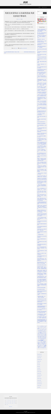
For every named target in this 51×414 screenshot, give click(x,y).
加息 (45, 332)
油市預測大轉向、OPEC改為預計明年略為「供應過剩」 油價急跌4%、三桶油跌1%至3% (41, 274)
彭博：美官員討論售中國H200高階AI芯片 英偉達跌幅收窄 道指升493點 (41, 248)
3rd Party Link (44, 7)
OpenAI (39, 329)
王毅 (44, 340)
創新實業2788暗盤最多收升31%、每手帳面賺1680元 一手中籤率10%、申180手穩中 (41, 211)
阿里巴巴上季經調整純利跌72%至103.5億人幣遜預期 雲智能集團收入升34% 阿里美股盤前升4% (41, 143)
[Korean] (45, 20)
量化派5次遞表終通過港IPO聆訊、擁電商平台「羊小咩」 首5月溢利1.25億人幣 (42, 195)
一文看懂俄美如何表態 (40, 234)
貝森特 (43, 344)
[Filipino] (38, 20)
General (16, 48)
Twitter (45, 329)
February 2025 (39, 371)
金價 (42, 345)
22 (5, 403)
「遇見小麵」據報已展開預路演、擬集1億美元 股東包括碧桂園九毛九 (41, 185)
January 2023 (39, 380)
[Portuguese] (39, 21)
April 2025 (38, 368)
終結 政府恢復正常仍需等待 (41, 289)
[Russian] (40, 21)
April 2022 (38, 387)
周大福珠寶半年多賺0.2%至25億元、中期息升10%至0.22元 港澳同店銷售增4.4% (41, 139)
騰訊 (38, 347)
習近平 (44, 341)
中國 (41, 330)
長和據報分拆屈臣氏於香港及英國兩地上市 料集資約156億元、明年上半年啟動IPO (41, 214)
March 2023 (39, 376)
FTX (43, 327)
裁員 (40, 344)
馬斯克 (26, 48)
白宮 (23, 48)
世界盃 (39, 330)
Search (38, 11)
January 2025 (39, 373)
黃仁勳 (45, 347)
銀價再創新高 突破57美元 (41, 39)
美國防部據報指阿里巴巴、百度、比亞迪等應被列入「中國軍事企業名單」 (41, 80)
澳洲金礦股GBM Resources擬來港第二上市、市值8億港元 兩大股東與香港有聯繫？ (41, 182)
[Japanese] (44, 20)
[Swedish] (43, 21)
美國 (41, 341)
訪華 (41, 344)
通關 (39, 345)
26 (12, 403)
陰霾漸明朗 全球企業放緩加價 (41, 123)
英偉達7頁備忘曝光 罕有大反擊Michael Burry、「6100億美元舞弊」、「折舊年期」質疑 (41, 84)
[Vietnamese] (38, 22)
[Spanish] (41, 21)
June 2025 (38, 364)
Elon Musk (41, 327)
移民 (24, 48)
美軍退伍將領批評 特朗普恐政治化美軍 (29, 51)
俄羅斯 (41, 332)
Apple (45, 326)
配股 (40, 345)
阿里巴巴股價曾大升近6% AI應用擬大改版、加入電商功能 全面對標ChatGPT (41, 259)
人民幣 (43, 331)
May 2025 (38, 366)
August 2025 (39, 361)
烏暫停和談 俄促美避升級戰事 (41, 287)
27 (14, 403)
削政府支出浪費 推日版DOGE (41, 121)
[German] (40, 20)
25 (10, 403)
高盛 (42, 347)
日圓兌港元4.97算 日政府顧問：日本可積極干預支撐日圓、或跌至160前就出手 (41, 166)
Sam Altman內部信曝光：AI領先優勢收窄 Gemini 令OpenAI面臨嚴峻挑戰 (41, 170)
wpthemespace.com (32, 412)
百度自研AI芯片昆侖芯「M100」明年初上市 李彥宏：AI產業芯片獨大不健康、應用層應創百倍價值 (41, 267)
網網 (25, 2)
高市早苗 (40, 347)
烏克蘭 (39, 340)
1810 (40, 326)
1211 (39, 326)
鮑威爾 (43, 347)
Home (39, 7)
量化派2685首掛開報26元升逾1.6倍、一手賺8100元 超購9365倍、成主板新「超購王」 (41, 73)
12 (12, 400)
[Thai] (44, 21)
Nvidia (43, 328)
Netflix (41, 328)
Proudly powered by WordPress (20, 412)
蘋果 (38, 344)
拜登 (45, 334)
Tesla (40, 329)
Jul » (11, 406)
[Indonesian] (41, 20)
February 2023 (39, 378)
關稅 (45, 345)
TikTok (43, 329)
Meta (40, 328)
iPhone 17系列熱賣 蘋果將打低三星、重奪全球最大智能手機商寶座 (41, 104)
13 (14, 400)
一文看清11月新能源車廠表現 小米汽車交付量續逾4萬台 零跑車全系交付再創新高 (41, 30)
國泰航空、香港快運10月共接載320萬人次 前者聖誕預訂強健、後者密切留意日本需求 (41, 159)
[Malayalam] (38, 21)
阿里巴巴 (39, 346)
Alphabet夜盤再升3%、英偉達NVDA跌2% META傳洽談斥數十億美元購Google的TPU (41, 146)
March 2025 (39, 369)
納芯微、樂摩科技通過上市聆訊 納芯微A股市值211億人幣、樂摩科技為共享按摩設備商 (42, 199)
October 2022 (39, 385)
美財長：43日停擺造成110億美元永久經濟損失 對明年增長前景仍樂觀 (41, 163)
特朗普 (41, 340)
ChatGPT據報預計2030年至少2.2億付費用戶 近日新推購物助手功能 (41, 108)
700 (37, 326)
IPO (38, 328)
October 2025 (39, 357)
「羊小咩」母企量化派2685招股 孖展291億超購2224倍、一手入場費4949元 (42, 218)
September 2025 (39, 359)
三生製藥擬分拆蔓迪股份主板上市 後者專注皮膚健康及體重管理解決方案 (42, 203)
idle (22, 19)
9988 (42, 326)
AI (44, 326)
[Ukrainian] (45, 21)
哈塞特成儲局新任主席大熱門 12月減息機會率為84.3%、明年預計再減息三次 (41, 98)
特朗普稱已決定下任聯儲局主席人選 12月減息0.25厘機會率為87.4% (41, 36)
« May (10, 406)
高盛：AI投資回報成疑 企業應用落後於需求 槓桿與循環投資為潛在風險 (41, 284)
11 (10, 400)
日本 (45, 335)
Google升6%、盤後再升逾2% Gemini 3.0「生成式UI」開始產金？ (41, 150)
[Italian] (43, 20)
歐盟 (43, 336)
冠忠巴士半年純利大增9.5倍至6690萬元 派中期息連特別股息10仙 (42, 76)
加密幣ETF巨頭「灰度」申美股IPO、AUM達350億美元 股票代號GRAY (41, 192)
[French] (39, 20)
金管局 (43, 345)
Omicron (45, 328)
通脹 (38, 345)
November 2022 (39, 383)
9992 (43, 326)
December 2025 (39, 354)
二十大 (39, 331)
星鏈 (21, 48)
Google (45, 327)
